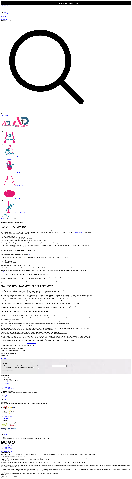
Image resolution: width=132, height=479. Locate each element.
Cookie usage (7, 387)
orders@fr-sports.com (6, 6)
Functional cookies (5, 461)
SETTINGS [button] (3, 475)
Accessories (9, 159)
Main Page (3, 358)
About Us (6, 395)
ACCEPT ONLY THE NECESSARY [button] (10, 476)
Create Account (7, 13)
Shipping (6, 418)
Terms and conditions (9, 433)
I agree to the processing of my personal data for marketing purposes (19, 367)
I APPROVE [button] (4, 472)
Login (5, 12)
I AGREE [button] (3, 477)
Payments (6, 434)
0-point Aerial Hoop (11, 157)
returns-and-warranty (32, 343)
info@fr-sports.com (77, 232)
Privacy (5, 385)
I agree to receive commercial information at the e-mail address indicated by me (21, 369)
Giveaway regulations (9, 388)
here (29, 254)
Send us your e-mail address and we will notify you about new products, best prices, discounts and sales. (27, 365)
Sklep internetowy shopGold (7, 451)
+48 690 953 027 (5, 5)
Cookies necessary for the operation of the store (13, 456)
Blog (5, 399)
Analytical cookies (5, 463)
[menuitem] (48, 137)
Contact (5, 396)
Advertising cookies (5, 468)
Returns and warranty (9, 416)
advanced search (5, 115)
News (5, 398)
